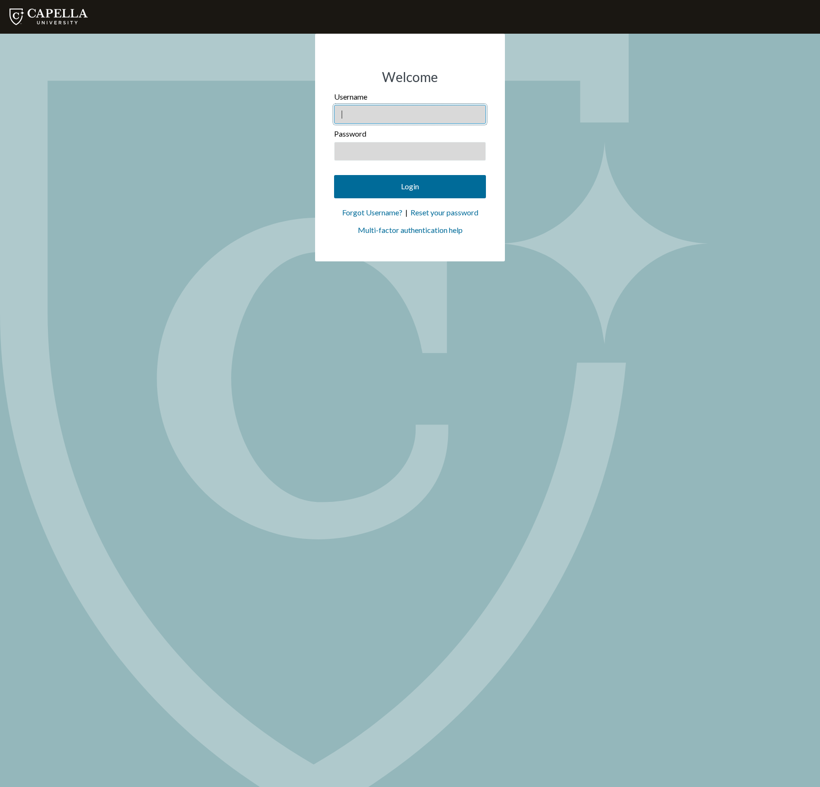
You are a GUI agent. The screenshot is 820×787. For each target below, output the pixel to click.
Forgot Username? (372, 212)
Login (410, 186)
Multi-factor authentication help (410, 229)
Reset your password (444, 212)
